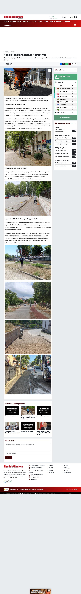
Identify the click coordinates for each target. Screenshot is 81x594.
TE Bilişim (75, 489)
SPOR (28, 22)
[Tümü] (75, 70)
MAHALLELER (21, 22)
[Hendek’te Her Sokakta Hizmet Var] (28, 82)
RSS (7, 489)
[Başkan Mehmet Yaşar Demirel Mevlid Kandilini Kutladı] (44, 426)
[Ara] (75, 22)
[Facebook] (5, 481)
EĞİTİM (46, 22)
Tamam (69, 493)
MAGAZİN (67, 22)
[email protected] (18, 476)
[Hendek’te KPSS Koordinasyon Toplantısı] (12, 426)
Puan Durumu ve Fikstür (37, 474)
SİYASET (13, 22)
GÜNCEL (6, 22)
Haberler (6, 52)
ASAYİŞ (40, 22)
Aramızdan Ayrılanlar (11, 415)
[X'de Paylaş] (63, 64)
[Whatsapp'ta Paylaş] (66, 64)
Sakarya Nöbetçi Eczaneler (38, 465)
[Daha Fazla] (70, 64)
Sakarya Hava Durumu (36, 467)
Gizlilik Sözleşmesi (60, 493)
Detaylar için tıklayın (66, 117)
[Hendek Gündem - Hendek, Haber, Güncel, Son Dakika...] (13, 17)
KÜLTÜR (52, 22)
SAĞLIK (34, 22)
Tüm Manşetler (35, 476)
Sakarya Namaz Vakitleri (37, 469)
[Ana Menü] (75, 25)
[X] (7, 481)
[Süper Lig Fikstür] (75, 123)
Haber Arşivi (34, 479)
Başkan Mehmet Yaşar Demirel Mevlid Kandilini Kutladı (44, 433)
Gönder (8, 457)
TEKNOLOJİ (7, 25)
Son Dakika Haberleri (36, 477)
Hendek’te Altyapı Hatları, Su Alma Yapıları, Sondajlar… (28, 417)
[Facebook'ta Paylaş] (61, 64)
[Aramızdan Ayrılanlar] (12, 410)
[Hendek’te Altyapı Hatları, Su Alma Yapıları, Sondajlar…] (28, 410)
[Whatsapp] (10, 481)
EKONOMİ (59, 22)
